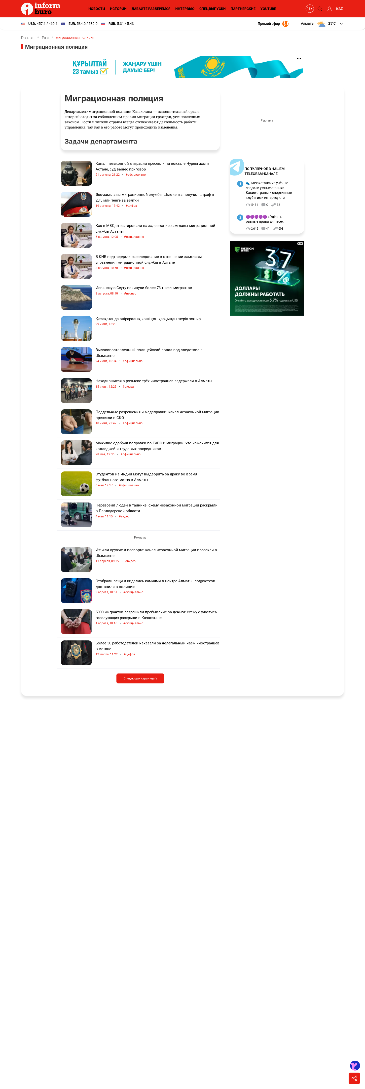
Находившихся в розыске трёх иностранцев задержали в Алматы (154, 384)
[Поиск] (319, 8)
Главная (28, 38)
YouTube (268, 9)
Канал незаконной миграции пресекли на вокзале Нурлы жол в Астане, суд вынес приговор (153, 169)
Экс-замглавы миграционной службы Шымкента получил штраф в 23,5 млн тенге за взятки (155, 200)
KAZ (339, 9)
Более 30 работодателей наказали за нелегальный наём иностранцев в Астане (157, 649)
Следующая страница (139, 678)
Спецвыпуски (212, 9)
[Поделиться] (354, 1078)
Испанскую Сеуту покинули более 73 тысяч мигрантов (144, 291)
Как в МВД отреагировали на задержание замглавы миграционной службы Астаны (155, 231)
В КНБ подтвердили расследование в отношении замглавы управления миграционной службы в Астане (149, 262)
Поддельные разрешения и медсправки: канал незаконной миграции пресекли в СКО (157, 417)
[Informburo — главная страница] (42, 8)
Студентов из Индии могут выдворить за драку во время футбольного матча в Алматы (146, 480)
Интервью (184, 9)
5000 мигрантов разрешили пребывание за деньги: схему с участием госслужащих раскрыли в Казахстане (157, 618)
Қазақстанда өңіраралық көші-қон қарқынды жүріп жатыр (148, 321)
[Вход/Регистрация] (329, 8)
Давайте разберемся (151, 9)
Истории (118, 9)
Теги (45, 38)
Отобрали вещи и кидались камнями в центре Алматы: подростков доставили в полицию (155, 586)
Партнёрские (243, 9)
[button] (322, 23)
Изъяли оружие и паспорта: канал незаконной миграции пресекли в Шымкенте (156, 555)
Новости (96, 9)
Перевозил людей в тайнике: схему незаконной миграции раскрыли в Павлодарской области (157, 511)
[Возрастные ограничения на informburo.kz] (309, 8)
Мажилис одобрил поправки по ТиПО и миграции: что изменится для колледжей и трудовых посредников (157, 449)
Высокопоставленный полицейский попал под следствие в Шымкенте (149, 355)
